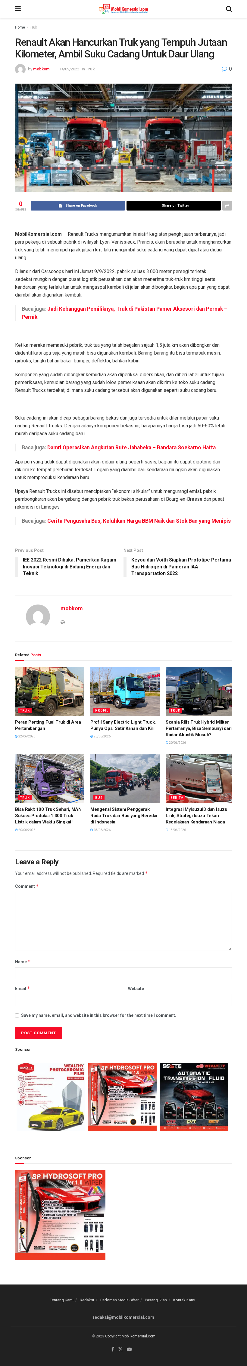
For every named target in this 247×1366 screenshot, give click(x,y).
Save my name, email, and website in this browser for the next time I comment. (98, 1015)
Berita (176, 798)
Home (20, 27)
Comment (27, 886)
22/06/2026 (26, 736)
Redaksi (87, 1300)
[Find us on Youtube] (129, 1349)
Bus (99, 798)
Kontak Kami (184, 1300)
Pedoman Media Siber (119, 1300)
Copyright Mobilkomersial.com (130, 1336)
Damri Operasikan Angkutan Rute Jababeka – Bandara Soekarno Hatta (131, 448)
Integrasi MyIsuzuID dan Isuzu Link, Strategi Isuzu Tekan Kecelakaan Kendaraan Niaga (196, 816)
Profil (101, 710)
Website (136, 988)
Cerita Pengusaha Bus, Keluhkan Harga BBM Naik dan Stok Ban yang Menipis (139, 521)
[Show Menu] (18, 9)
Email (22, 988)
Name (23, 962)
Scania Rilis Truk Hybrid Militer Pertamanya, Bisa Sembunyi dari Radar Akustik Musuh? (199, 728)
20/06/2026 (102, 736)
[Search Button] (229, 9)
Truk (33, 27)
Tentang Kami (61, 1300)
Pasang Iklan (156, 1300)
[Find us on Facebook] (112, 1349)
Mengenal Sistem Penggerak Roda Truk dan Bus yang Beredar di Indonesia (124, 816)
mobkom (41, 69)
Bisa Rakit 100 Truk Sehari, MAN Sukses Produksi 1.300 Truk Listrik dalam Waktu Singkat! (48, 816)
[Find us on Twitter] (120, 1349)
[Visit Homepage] (123, 9)
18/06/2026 (102, 830)
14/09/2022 (69, 69)
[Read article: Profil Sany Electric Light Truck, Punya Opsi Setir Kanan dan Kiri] (125, 691)
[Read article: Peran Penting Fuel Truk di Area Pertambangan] (49, 691)
